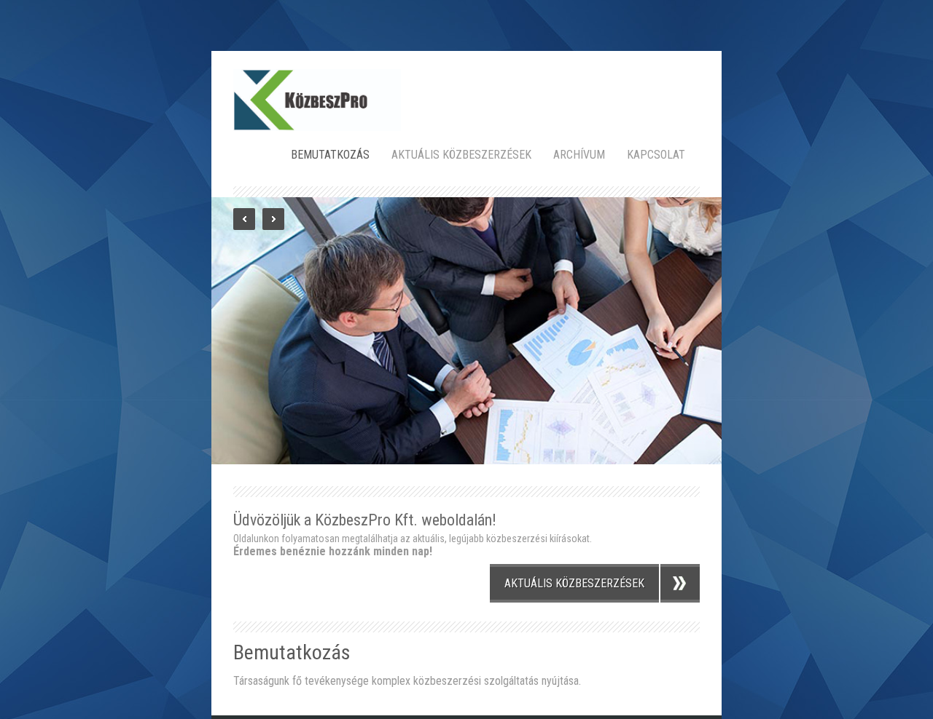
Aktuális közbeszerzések (461, 155)
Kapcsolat (656, 155)
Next (273, 219)
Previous (244, 219)
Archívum (579, 155)
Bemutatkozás (330, 155)
